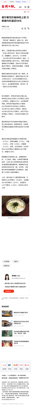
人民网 (27, 369)
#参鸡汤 (6, 266)
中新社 (21, 369)
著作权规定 (4, 378)
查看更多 (8, 291)
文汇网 (15, 369)
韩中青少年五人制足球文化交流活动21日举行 (16, 283)
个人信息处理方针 (11, 375)
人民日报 (4, 369)
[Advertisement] (16, 242)
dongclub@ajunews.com (8, 399)
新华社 (9, 369)
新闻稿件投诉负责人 (24, 378)
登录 (20, 7)
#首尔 (16, 261)
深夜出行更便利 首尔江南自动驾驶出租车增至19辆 (16, 287)
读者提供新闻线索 (13, 378)
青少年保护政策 (22, 375)
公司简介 (4, 375)
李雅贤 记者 (5, 26)
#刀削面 (6, 261)
